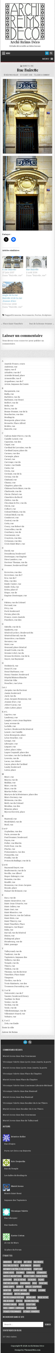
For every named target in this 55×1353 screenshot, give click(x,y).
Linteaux (32, 1290)
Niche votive (43, 1297)
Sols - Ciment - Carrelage (14, 1308)
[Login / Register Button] (47, 53)
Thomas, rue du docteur (15, 972)
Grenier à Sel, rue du (14, 653)
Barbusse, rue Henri (14, 400)
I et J (4, 687)
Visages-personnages (12, 1311)
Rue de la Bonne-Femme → (41, 324)
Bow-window (26, 1265)
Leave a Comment (43, 75)
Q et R (4, 865)
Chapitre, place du (13, 485)
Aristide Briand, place (14, 375)
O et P (4, 829)
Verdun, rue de (11, 1005)
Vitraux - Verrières (31, 1311)
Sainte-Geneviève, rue (14, 901)
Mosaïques (8, 1293)
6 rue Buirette (9, 269)
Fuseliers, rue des (12, 620)
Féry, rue (8, 608)
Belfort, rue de (11, 403)
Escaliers (32, 1279)
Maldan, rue (10, 783)
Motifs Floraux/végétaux (14, 1297)
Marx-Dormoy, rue (13, 797)
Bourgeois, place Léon (14, 420)
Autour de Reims (10, 1032)
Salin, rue (8, 930)
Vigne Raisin (31, 1308)
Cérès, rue (9, 471)
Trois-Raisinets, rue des (15, 983)
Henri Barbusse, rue (14, 672)
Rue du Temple (11, 1169)
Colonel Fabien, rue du (14, 512)
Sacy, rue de (10, 898)
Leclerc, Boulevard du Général (18, 729)
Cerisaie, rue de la (12, 474)
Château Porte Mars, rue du (17, 488)
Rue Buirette (27, 70)
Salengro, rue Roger (13, 927)
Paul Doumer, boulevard (15, 837)
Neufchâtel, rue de (13, 822)
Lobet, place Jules (12, 750)
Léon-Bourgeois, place (15, 735)
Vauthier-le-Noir (12, 999)
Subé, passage (11, 944)
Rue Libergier (10, 1218)
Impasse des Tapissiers (15, 1200)
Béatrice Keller (12, 75)
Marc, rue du (10, 785)
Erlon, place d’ (11, 590)
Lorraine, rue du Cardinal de (17, 755)
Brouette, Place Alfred (14, 423)
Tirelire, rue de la (12, 980)
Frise (35, 1283)
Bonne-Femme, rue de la (15, 411)
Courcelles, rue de (13, 529)
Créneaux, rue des (13, 541)
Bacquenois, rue (12, 391)
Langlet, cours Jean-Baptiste (17, 720)
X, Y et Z (6, 1021)
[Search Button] (51, 53)
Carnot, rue (9, 459)
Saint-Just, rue (11, 909)
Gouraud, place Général (15, 647)
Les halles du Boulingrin (15, 1175)
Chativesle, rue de (12, 491)
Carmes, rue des (12, 453)
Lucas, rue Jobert (12, 761)
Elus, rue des (10, 581)
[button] (45, 59)
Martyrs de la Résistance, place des (21, 794)
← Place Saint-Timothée (12, 324)
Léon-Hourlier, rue (13, 738)
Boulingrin (9, 417)
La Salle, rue (10, 726)
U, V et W (6, 990)
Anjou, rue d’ (10, 369)
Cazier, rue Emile (12, 465)
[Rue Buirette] (36, 262)
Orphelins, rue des (13, 831)
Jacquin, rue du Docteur (15, 690)
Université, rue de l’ (13, 993)
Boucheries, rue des (13, 414)
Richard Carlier (10, 1304)
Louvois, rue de (11, 758)
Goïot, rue (9, 644)
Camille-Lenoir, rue (13, 439)
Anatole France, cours (14, 364)
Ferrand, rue (10, 605)
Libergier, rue (11, 744)
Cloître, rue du (11, 500)
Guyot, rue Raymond (13, 659)
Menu (8, 53)
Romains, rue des (12, 879)
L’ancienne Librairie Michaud (38, 1085)
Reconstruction (31, 1300)
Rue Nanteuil (31, 1091)
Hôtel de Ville (10, 680)
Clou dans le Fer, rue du (15, 503)
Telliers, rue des (12, 960)
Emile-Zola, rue (11, 587)
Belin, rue (8, 406)
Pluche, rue (9, 849)
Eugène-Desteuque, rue (15, 595)
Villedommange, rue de (15, 1011)
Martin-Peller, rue (13, 791)
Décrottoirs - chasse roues (35, 1276)
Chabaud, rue (10, 480)
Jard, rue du (10, 696)
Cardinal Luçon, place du (15, 450)
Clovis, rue (9, 506)
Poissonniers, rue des (14, 852)
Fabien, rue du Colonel (14, 602)
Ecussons (16, 315)
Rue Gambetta (10, 1225)
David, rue (9, 551)
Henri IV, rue (10, 669)
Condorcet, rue (11, 517)
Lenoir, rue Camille (13, 732)
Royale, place (10, 888)
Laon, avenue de (12, 723)
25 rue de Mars (11, 1243)
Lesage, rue (9, 741)
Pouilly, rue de (11, 858)
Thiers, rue (9, 966)
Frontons (43, 1283)
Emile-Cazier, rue (12, 584)
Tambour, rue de (12, 954)
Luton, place (10, 770)
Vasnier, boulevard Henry (16, 996)
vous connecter (21, 341)
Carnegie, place (11, 456)
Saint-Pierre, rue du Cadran (17, 915)
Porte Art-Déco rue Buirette (17, 1151)
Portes (38, 315)
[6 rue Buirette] (12, 262)
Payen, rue (9, 840)
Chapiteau (38, 1269)
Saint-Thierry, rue (12, 921)
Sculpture (46, 315)
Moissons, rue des (13, 800)
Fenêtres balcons (11, 1283)
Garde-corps (9, 1286)
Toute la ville (8, 1027)
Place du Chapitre (33, 1074)
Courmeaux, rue (12, 535)
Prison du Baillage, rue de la (17, 861)
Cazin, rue (9, 468)
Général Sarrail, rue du (15, 635)
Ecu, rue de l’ (10, 578)
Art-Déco (17, 1262)
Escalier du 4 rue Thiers (36, 1103)
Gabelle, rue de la (12, 627)
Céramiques (41, 1272)
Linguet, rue (10, 747)
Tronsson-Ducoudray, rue (16, 986)
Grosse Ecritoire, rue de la (16, 656)
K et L (4, 712)
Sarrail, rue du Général (15, 933)
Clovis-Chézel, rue (13, 494)
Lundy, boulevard (12, 767)
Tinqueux (8, 977)
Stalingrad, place (12, 939)
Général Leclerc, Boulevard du (18, 633)
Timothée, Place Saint (14, 975)
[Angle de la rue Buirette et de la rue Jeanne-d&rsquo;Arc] (12, 288)
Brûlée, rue (9, 426)
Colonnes (20, 1272)
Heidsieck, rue (11, 666)
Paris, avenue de (12, 834)
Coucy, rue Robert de (14, 526)
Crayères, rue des (12, 538)
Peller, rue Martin (12, 843)
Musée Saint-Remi (12, 1193)
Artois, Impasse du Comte (16, 384)
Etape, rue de (10, 593)
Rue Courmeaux (28, 1056)
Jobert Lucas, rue (12, 705)
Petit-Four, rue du (12, 846)
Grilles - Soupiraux (33, 1286)
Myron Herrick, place (14, 812)
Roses (21, 1304)
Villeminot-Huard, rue (14, 1014)
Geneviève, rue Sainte (14, 638)
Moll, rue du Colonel (13, 803)
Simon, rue (9, 936)
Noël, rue (8, 825)
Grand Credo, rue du (13, 650)
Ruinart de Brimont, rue (15, 891)
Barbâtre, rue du (12, 397)
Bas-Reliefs (38, 1262)
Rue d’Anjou (9, 1144)
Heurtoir (7, 1290)
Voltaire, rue (10, 1017)
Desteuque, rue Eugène (15, 557)
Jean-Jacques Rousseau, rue (17, 699)
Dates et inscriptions (12, 1276)
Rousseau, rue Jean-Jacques (17, 885)
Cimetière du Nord (13, 497)
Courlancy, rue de (12, 532)
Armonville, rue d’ (12, 378)
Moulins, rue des (12, 806)
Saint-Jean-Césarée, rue (15, 903)
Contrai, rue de (11, 520)
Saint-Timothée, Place (14, 924)
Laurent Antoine (20, 1290)
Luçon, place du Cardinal (15, 764)
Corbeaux (30, 1272)
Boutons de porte (11, 1265)
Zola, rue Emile (11, 1023)
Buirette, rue (28, 66)
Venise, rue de (11, 1002)
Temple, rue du (11, 963)
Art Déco (27, 1262)
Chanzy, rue (10, 483)
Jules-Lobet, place (13, 708)
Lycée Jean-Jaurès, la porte (38, 1062)
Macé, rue (9, 777)
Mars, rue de (10, 788)
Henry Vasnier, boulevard (16, 674)
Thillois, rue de (11, 969)
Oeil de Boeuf (9, 1300)
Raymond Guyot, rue (13, 867)
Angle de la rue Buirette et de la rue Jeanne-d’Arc (12, 298)
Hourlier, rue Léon (13, 683)
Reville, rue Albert (13, 873)
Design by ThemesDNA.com (27, 1350)
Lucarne (42, 1290)
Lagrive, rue (10, 714)
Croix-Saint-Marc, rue (14, 544)
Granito (20, 1286)
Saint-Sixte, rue (11, 918)
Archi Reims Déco (25, 42)
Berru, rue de (10, 409)
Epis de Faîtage (20, 1279)
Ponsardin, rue (11, 855)
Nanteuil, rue (10, 819)
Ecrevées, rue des (13, 572)
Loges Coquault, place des (16, 752)
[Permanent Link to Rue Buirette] (27, 116)
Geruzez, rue (10, 641)
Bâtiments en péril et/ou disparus (17, 1269)
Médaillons (30, 1297)
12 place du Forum (12, 1250)
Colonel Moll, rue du (13, 515)
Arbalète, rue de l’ (12, 372)
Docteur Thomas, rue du (15, 562)
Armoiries (7, 1262)
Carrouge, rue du (12, 462)
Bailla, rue (9, 394)
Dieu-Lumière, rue (13, 559)
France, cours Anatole (14, 617)
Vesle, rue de (10, 1008)
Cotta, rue (9, 523)
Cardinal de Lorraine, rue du (17, 447)
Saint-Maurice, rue (13, 912)
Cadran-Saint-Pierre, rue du (17, 436)
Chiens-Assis (9, 1272)
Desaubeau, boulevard (14, 554)
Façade (41, 1279)
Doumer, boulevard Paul (15, 565)
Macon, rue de (11, 780)
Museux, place (11, 809)
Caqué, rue (9, 444)
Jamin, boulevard (12, 693)
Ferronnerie (28, 315)
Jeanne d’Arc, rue (12, 702)
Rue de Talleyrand (29, 1120)
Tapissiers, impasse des (15, 957)
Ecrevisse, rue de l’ (13, 575)
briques (37, 1265)
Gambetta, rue (11, 630)
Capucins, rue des (12, 442)
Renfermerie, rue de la (15, 870)
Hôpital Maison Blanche (15, 677)
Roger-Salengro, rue (14, 876)
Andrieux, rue (10, 367)
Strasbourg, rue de (13, 941)
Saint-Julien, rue (12, 906)
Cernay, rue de (11, 477)
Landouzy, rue (11, 717)
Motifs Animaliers (22, 1293)
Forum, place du (12, 614)
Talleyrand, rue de (13, 951)
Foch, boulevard (12, 611)
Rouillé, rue (9, 882)
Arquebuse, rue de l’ (13, 381)
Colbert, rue (10, 509)
